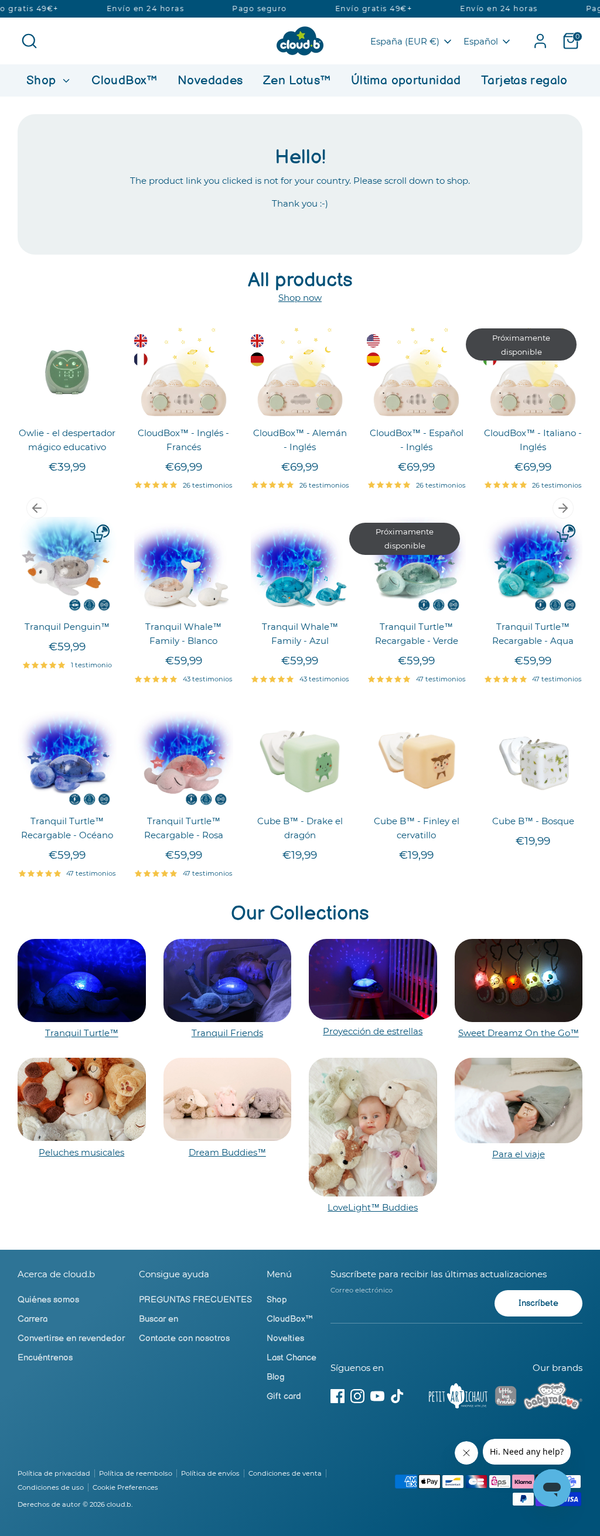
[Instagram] (357, 1396)
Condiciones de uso (51, 1487)
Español (480, 41)
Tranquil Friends (227, 1032)
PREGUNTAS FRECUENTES (195, 1299)
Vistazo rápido (67, 402)
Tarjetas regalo (524, 80)
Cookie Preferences (125, 1487)
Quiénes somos (48, 1299)
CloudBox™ (124, 80)
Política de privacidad (54, 1473)
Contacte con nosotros (184, 1338)
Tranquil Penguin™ (67, 626)
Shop (43, 80)
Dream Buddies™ (227, 1152)
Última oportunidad (406, 80)
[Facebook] (337, 1396)
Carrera (32, 1319)
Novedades (210, 80)
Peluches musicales (81, 1152)
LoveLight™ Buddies (373, 1207)
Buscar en (158, 1319)
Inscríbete (538, 1303)
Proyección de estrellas (372, 1031)
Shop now (300, 297)
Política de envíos (210, 1473)
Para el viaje (518, 1154)
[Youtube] (377, 1396)
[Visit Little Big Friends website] (505, 1398)
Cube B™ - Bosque (533, 821)
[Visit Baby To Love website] (553, 1398)
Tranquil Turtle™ (81, 1032)
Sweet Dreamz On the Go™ (518, 1032)
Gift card (284, 1396)
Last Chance (291, 1357)
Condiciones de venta (285, 1473)
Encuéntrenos (45, 1357)
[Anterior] (37, 508)
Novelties (285, 1338)
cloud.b (119, 1504)
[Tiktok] (397, 1396)
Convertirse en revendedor (71, 1338)
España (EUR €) (404, 41)
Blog (276, 1377)
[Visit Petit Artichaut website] (458, 1397)
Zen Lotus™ (297, 80)
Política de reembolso (135, 1473)
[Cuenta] (540, 41)
